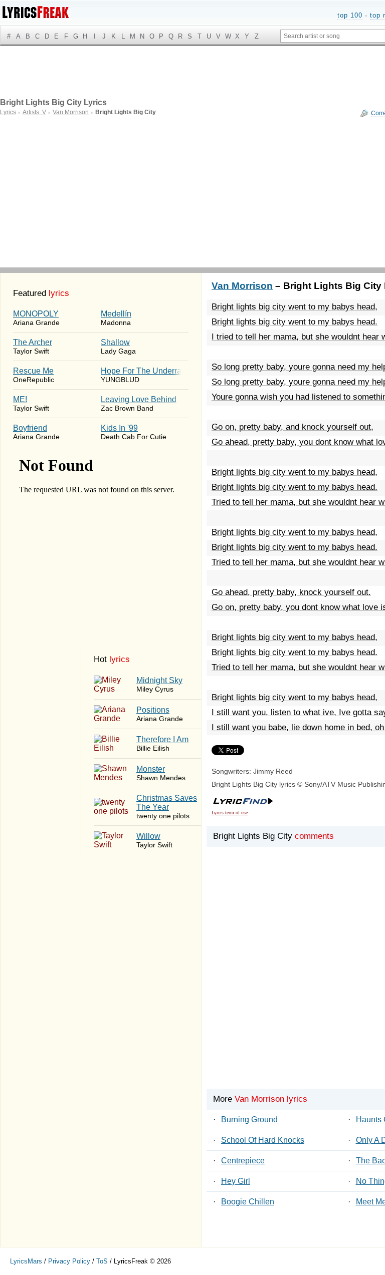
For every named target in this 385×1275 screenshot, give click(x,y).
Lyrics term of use (230, 812)
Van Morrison (242, 285)
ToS (102, 1261)
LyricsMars (26, 1261)
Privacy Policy (69, 1261)
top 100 (349, 15)
